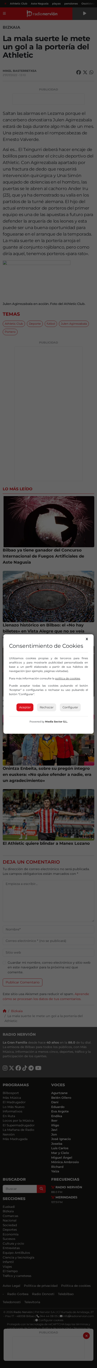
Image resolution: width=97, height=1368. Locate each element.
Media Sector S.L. (56, 721)
